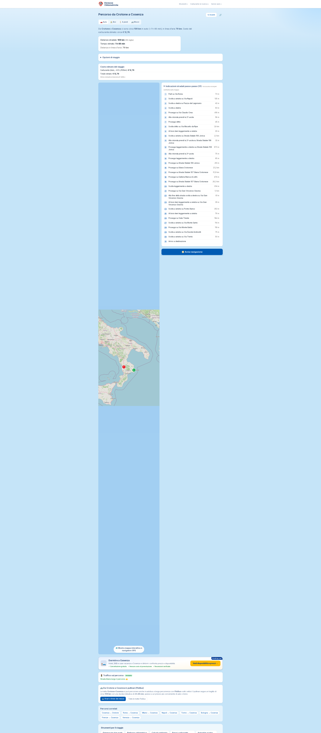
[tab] (103, 22)
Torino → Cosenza (189, 713)
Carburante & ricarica (199, 4)
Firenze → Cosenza (110, 717)
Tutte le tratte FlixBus (137, 699)
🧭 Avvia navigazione (192, 252)
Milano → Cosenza (149, 713)
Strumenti (183, 4)
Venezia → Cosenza (131, 717)
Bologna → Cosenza (209, 713)
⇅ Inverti (211, 15)
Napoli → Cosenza (169, 713)
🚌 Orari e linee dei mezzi (113, 699)
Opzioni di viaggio (111, 57)
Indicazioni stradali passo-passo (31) (190, 88)
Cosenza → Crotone (110, 713)
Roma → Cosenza (130, 713)
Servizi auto (216, 4)
